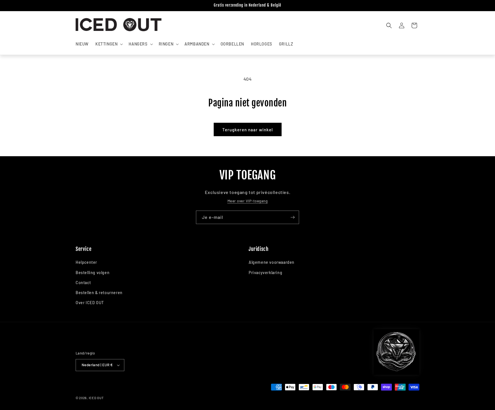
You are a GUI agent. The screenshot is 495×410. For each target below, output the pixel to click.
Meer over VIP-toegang (247, 201)
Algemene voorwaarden (271, 262)
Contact (83, 282)
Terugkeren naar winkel (247, 129)
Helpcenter (86, 262)
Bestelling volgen (92, 272)
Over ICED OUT (90, 302)
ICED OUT (96, 398)
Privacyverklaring (265, 272)
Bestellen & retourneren (99, 292)
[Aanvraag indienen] (292, 217)
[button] (108, 44)
